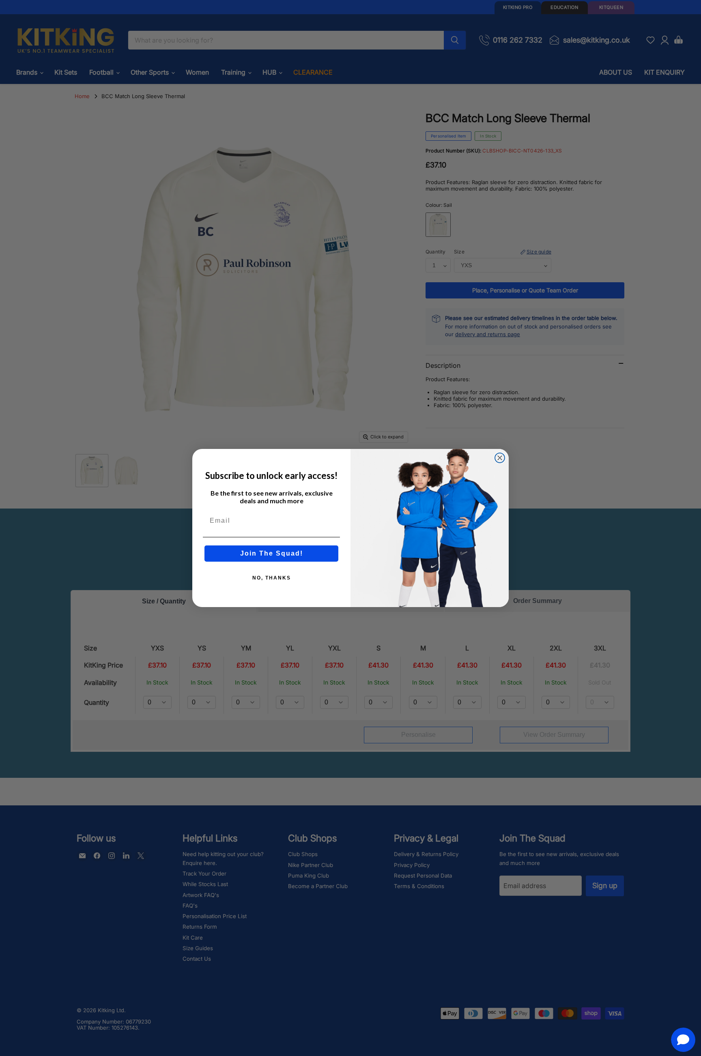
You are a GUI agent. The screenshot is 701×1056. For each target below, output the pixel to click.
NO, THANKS (271, 578)
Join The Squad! (271, 553)
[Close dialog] (500, 458)
